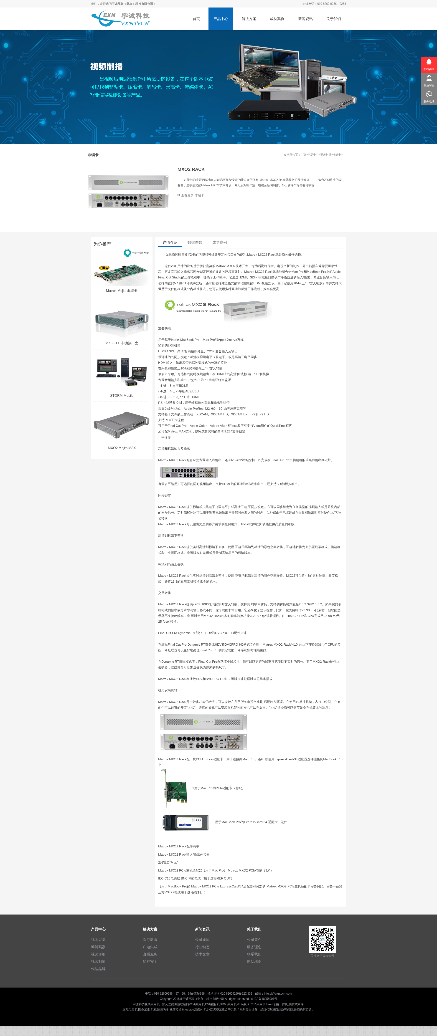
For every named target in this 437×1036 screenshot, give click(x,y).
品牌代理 (266, 1009)
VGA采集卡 (196, 1004)
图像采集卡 (145, 1009)
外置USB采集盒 (217, 1009)
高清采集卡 (258, 1004)
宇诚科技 (139, 1004)
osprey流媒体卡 (195, 1009)
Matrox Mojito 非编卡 (121, 291)
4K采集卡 (243, 1004)
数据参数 (195, 242)
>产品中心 (312, 154)
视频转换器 (177, 1009)
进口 (275, 1009)
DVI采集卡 (212, 1004)
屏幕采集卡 (129, 1009)
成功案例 (219, 242)
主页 (303, 154)
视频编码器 (161, 1009)
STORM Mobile (121, 395)
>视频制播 (325, 154)
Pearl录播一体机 (277, 1004)
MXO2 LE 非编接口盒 (121, 343)
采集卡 (235, 1009)
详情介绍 (170, 242)
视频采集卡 (152, 1004)
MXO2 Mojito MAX (122, 448)
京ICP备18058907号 (264, 999)
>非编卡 (336, 154)
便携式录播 (296, 1004)
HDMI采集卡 (228, 1004)
